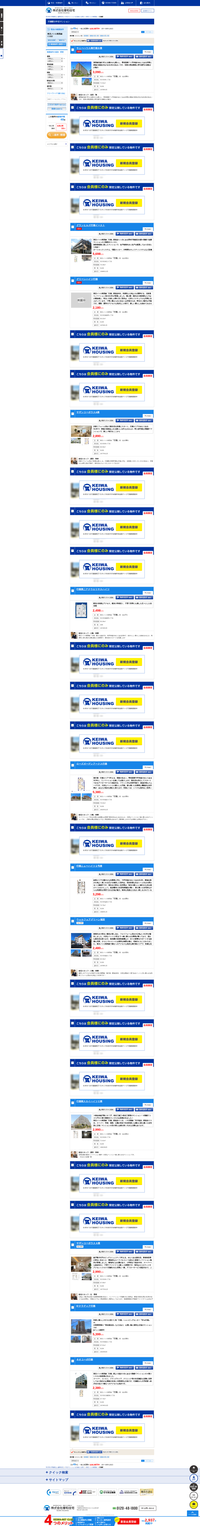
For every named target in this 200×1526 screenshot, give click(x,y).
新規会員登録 (134, 11)
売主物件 (1, 54)
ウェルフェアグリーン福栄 (90, 919)
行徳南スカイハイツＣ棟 (89, 1101)
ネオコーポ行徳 (84, 1359)
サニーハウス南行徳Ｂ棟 (89, 48)
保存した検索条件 (1, 41)
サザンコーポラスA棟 (87, 412)
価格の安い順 (94, 36)
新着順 (86, 36)
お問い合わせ (149, 1508)
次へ (150, 32)
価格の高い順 (104, 36)
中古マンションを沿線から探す (74, 16)
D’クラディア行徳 (85, 1306)
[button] (54, 1492)
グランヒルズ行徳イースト (90, 225)
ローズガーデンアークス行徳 (91, 763)
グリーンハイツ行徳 (87, 279)
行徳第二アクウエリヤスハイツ (93, 589)
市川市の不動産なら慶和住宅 (54, 16)
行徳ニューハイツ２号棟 (89, 866)
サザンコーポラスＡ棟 (88, 1243)
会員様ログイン (147, 11)
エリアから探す (52, 144)
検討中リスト (1, 28)
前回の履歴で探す (1, 15)
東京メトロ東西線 (91, 16)
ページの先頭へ (192, 1514)
